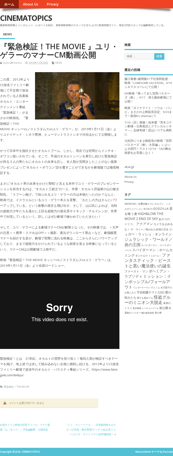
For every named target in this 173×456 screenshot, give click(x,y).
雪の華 (158, 312)
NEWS (7, 34)
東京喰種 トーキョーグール (146, 308)
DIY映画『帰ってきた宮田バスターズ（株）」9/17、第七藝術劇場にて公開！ (148, 97)
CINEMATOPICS (26, 18)
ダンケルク (141, 255)
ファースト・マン (136, 271)
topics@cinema (12, 63)
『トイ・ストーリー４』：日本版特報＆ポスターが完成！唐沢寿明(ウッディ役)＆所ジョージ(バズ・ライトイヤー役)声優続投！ (90, 429)
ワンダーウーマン (141, 287)
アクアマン (144, 223)
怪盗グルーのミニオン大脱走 (147, 299)
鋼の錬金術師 (147, 312)
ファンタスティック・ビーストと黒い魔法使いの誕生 (147, 260)
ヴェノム (155, 287)
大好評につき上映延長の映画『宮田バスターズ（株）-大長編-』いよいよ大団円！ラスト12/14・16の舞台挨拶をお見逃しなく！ (148, 147)
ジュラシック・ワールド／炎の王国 (148, 241)
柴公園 (163, 308)
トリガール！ (155, 255)
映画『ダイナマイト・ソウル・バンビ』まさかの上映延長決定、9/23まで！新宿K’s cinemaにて (148, 112)
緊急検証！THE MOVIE (16, 386)
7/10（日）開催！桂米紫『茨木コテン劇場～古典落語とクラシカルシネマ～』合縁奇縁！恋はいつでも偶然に (148, 128)
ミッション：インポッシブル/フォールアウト (147, 281)
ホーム (9, 4)
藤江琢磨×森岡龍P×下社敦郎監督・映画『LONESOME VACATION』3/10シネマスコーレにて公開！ (148, 83)
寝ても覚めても (145, 297)
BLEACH (148, 208)
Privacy (53, 4)
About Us (30, 4)
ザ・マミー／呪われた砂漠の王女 (150, 229)
